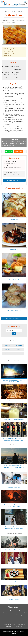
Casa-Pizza (8, 626)
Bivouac (19, 349)
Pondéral (7, 345)
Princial (5, 622)
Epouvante (19, 354)
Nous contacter (15, 613)
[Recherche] (25, 2)
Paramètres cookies (13, 615)
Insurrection (19, 345)
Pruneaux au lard (14, 249)
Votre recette (19, 151)
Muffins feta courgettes (14, 310)
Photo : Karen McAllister (7, 46)
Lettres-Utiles (12, 622)
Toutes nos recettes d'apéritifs (14, 318)
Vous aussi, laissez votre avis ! (14, 180)
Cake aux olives (14, 219)
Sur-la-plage (13, 624)
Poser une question (17, 617)
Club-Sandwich (21, 624)
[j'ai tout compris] (14, 4)
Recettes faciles (10, 11)
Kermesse (7, 349)
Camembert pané (14, 280)
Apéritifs (20, 11)
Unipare (7, 354)
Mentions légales (5, 613)
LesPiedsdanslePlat (17, 626)
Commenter (10, 151)
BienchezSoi (21, 622)
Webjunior (5, 624)
